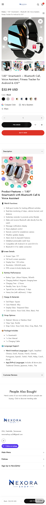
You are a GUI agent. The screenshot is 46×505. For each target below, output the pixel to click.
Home (3, 12)
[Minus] (4, 118)
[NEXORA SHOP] (23, 4)
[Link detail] (3, 441)
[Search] (38, 4)
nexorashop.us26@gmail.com (12, 434)
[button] (41, 38)
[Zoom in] (40, 21)
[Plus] (41, 118)
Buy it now (23, 133)
